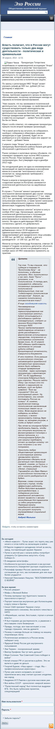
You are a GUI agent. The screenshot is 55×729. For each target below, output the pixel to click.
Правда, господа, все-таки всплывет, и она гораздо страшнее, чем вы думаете (25, 627)
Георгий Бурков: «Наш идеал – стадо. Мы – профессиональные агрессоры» (25, 667)
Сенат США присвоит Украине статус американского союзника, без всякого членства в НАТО (28, 609)
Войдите (6, 527)
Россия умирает (12, 589)
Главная (8, 37)
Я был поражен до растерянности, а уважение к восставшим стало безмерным (28, 622)
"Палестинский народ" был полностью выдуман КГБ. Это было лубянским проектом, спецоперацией (27, 689)
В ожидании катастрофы (16, 561)
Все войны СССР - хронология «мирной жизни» (28, 683)
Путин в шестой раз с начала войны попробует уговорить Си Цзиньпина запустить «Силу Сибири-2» (27, 555)
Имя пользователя (12, 701)
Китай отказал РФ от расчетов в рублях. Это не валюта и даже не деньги (27, 661)
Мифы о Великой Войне (16, 593)
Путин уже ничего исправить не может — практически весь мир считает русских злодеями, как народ (28, 674)
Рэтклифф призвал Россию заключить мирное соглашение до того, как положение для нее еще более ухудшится (28, 572)
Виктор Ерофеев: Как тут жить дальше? (23, 652)
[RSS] (51, 726)
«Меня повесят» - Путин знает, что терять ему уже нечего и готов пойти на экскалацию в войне (29, 542)
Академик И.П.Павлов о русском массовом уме (27, 680)
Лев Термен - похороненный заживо (22, 649)
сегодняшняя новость (35, 303)
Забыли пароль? (12, 718)
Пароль (6, 710)
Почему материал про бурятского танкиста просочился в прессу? (25, 597)
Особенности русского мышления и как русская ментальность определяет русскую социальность (28, 565)
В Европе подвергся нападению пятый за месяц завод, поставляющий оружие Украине (28, 548)
